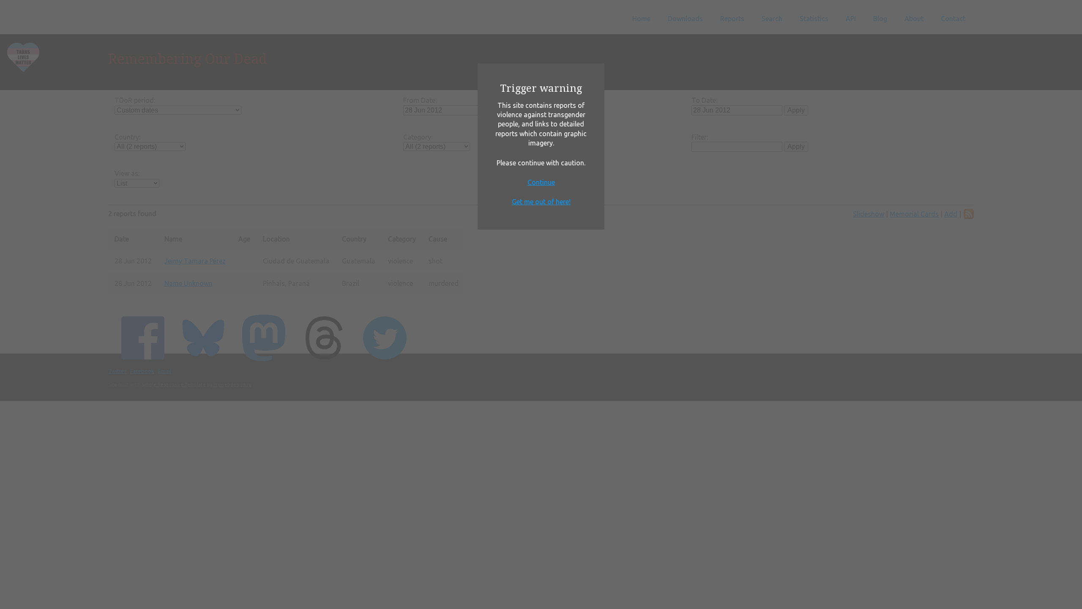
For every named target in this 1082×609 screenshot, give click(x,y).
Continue (541, 182)
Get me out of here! (541, 202)
